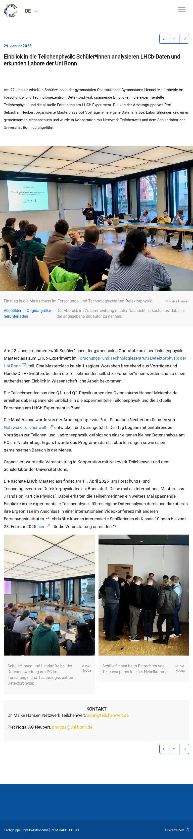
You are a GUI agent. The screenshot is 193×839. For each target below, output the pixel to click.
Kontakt (96, 709)
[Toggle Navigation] (181, 10)
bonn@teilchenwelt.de (108, 715)
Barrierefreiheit (173, 830)
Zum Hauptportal (66, 830)
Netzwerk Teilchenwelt (25, 427)
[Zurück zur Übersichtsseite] (174, 39)
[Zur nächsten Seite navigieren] (184, 39)
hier (40, 526)
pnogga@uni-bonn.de (72, 727)
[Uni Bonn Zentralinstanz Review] (11, 10)
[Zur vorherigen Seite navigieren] (164, 39)
